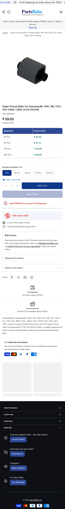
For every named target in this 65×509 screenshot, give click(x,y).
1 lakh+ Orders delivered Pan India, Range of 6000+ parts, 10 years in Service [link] (32, 23)
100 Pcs (49, 173)
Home (5, 33)
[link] (12, 277)
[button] (9, 12)
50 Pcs (38, 173)
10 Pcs (17, 173)
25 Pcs (27, 173)
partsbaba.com (36, 500)
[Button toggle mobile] (4, 12)
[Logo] (32, 12)
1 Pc (7, 173)
